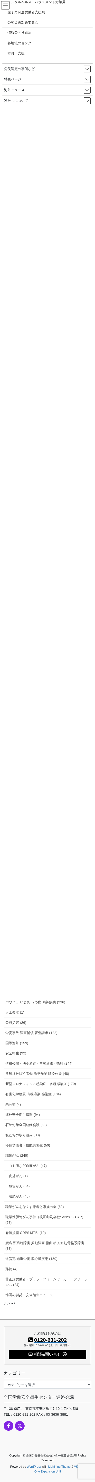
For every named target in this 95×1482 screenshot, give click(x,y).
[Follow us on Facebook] (8, 1426)
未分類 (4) (13, 1104)
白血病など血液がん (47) (28, 1166)
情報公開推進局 (19, 32)
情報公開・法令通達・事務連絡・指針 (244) (39, 1063)
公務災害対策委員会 (23, 22)
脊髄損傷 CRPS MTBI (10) (25, 1233)
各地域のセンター (21, 43)
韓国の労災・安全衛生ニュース (29, 1295)
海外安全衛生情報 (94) (22, 1115)
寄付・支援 (16, 53)
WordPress (34, 1466)
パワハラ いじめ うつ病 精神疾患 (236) (35, 1002)
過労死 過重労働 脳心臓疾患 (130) (31, 1259)
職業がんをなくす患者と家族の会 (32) (34, 1207)
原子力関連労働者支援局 (26, 12)
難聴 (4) (11, 1269)
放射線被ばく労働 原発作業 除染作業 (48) (37, 1074)
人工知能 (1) (14, 1012)
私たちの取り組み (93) (22, 1135)
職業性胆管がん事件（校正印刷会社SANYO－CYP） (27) (45, 1219)
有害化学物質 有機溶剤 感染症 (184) (33, 1094)
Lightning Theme (59, 1466)
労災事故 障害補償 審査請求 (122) (31, 1033)
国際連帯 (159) (16, 1043)
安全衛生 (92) (15, 1053)
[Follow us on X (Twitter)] (20, 1426)
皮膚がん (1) (18, 1176)
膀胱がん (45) (19, 1196)
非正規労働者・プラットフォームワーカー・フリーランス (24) (46, 1282)
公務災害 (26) (15, 1023)
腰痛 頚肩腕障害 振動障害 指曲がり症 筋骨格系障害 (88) (44, 1245)
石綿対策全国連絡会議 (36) (26, 1125)
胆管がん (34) (19, 1186)
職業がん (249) (16, 1155)
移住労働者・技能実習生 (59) (27, 1145)
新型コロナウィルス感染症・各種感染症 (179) (40, 1084)
